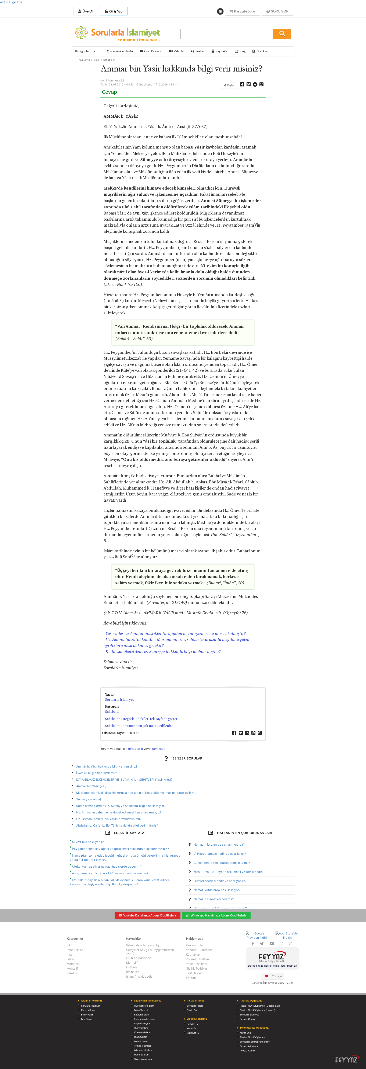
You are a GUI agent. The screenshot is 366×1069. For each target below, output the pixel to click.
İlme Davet (86, 1019)
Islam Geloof (140, 1037)
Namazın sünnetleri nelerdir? (214, 899)
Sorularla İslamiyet (119, 700)
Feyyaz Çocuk (247, 1019)
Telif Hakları (194, 973)
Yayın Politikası (196, 964)
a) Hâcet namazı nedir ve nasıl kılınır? (220, 853)
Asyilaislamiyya (142, 1023)
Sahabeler (109, 59)
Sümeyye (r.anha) (88, 799)
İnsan (70, 954)
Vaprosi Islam (141, 1028)
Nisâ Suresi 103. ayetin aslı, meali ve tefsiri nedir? (229, 872)
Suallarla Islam (141, 1014)
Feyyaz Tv (192, 1024)
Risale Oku (192, 1010)
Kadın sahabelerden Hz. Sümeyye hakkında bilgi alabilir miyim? (163, 651)
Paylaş (230, 85)
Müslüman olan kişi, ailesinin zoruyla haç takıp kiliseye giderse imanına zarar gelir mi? (136, 792)
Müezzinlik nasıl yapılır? (88, 842)
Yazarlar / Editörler (199, 950)
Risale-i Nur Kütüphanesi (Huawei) (257, 1010)
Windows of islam (143, 1050)
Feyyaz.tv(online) (249, 1046)
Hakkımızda (194, 945)
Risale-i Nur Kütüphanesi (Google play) (260, 1005)
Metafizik (73, 964)
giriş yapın (135, 748)
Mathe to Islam (141, 1054)
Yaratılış (72, 973)
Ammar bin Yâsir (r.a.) (91, 786)
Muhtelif (72, 968)
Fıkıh (70, 945)
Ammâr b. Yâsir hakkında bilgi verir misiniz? (106, 766)
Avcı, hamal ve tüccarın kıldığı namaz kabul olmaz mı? (110, 873)
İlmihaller (132, 972)
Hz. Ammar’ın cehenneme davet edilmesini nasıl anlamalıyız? (119, 812)
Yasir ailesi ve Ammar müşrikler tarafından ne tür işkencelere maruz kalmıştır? (176, 633)
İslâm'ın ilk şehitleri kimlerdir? (96, 773)
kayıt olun (158, 748)
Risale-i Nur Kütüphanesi (252, 1037)
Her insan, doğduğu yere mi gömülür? (220, 908)
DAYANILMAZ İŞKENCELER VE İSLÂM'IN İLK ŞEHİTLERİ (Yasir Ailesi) (124, 779)
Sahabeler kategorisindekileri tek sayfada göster (141, 719)
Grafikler (262, 51)
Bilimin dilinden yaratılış (142, 945)
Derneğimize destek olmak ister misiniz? (272, 965)
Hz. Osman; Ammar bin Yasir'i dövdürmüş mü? (108, 819)
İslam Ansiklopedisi (139, 976)
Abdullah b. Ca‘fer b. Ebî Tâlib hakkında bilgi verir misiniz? (117, 825)
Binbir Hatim (87, 1014)
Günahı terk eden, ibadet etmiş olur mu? (222, 862)
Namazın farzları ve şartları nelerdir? (219, 844)
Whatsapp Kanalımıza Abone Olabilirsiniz (218, 915)
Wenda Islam (140, 1041)
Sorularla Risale (195, 1005)
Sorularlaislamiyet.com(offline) (255, 1041)
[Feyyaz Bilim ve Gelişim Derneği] (272, 957)
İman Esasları (76, 950)
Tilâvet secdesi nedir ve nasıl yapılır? (220, 881)
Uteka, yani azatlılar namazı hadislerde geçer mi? (107, 866)
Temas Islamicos (142, 1045)
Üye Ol (87, 11)
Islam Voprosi (141, 1010)
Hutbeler (132, 967)
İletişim (191, 978)
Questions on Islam (144, 1005)
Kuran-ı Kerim (88, 1010)
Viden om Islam (142, 1032)
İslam (97, 59)
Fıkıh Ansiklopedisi (139, 958)
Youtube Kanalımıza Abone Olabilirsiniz (149, 915)
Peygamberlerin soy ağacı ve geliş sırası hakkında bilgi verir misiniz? (120, 848)
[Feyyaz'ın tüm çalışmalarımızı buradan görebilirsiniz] (347, 1059)
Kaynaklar (193, 954)
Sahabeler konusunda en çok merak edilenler (139, 726)
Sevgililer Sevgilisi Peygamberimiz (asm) (150, 951)
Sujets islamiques (143, 1059)
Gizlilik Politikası (197, 968)
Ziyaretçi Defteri (197, 959)
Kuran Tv (191, 1028)
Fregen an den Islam (144, 1019)
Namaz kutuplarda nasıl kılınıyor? (217, 890)
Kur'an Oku (245, 1033)
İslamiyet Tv (193, 1033)
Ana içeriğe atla (11, 2)
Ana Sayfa (84, 59)
